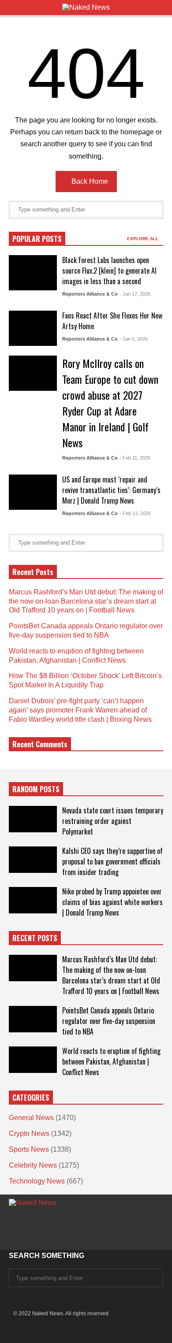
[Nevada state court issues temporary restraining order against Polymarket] (33, 819)
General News (31, 1117)
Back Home (89, 181)
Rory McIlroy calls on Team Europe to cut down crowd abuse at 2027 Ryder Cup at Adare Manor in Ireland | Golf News (110, 402)
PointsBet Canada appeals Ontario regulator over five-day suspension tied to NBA (108, 1021)
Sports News (29, 1149)
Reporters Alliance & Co (90, 294)
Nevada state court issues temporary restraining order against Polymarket (112, 821)
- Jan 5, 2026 (134, 338)
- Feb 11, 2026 (135, 457)
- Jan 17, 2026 (135, 294)
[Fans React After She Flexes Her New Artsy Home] (33, 328)
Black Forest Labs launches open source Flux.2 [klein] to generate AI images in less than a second (109, 270)
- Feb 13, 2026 (135, 513)
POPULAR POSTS (37, 239)
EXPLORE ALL (143, 238)
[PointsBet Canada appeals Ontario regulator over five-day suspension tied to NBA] (33, 1019)
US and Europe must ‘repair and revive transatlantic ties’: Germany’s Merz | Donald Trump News (111, 490)
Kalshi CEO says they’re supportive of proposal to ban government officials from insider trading (112, 861)
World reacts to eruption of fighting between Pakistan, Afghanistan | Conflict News (111, 1061)
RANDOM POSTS (36, 789)
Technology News (37, 1181)
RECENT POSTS (34, 938)
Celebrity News (33, 1165)
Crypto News (29, 1133)
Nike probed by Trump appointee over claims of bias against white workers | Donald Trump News (112, 902)
